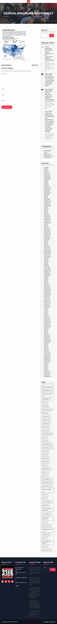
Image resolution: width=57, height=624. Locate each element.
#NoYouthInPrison (47, 390)
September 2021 (47, 237)
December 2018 (47, 289)
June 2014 (46, 366)
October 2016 (47, 324)
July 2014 (46, 364)
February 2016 (47, 336)
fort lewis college (47, 433)
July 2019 (46, 277)
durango (45, 427)
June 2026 (46, 167)
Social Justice (46, 525)
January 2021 (47, 249)
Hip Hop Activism (47, 444)
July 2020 (46, 259)
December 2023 (47, 200)
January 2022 (47, 231)
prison (44, 475)
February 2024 (47, 199)
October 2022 (47, 220)
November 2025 (47, 177)
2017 (44, 402)
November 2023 (47, 202)
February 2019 (47, 286)
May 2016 (46, 331)
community (45, 416)
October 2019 (47, 272)
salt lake (45, 505)
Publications (46, 153)
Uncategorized (47, 157)
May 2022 (46, 225)
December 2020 (47, 251)
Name (3, 88)
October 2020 (47, 254)
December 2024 (47, 187)
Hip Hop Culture (46, 447)
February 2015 (47, 352)
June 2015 (46, 346)
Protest (45, 494)
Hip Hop (45, 440)
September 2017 (47, 306)
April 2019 (46, 282)
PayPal (16, 585)
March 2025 (46, 185)
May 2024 (46, 197)
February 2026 (47, 174)
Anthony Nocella (47, 409)
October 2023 (47, 204)
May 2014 (46, 367)
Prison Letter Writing (46, 490)
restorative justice (47, 501)
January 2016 (47, 337)
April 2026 (46, 170)
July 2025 (46, 180)
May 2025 (46, 182)
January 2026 (47, 175)
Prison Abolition (46, 479)
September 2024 (47, 192)
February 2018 (47, 297)
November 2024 (47, 189)
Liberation (45, 458)
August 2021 (47, 239)
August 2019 (47, 276)
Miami (44, 465)
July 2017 (46, 309)
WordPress (53, 621)
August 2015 (47, 342)
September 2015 (47, 341)
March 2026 (46, 172)
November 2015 (47, 339)
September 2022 (47, 222)
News (45, 152)
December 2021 (47, 232)
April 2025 (46, 184)
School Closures (6, 65)
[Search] (51, 35)
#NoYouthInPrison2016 (47, 394)
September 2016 (47, 326)
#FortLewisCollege (47, 387)
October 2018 (47, 292)
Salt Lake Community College (47, 509)
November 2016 (47, 322)
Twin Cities (45, 534)
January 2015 (47, 354)
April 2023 (46, 212)
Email (2, 94)
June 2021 (46, 241)
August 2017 (47, 307)
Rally (44, 498)
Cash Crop (35, 65)
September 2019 (47, 274)
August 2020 (47, 257)
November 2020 (47, 252)
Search (44, 567)
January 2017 (47, 319)
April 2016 (46, 332)
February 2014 (47, 372)
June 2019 (46, 279)
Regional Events (47, 155)
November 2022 (47, 219)
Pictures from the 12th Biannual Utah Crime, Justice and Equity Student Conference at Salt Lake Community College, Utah (35, 604)
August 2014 (47, 362)
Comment (3, 73)
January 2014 (47, 374)
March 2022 (46, 227)
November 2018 (47, 291)
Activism (45, 406)
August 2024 (47, 194)
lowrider (45, 461)
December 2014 (47, 356)
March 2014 (46, 371)
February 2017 (47, 317)
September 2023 (47, 205)
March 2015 (46, 351)
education (45, 430)
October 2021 (47, 236)
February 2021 (47, 247)
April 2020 (46, 264)
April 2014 (46, 369)
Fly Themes (46, 621)
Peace (44, 472)
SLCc (44, 522)
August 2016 (47, 327)
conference (45, 420)
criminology (46, 423)
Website (3, 100)
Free (44, 437)
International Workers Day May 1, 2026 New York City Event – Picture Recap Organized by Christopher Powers (49, 79)
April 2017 (46, 314)
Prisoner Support (47, 482)
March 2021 (46, 246)
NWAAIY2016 (46, 468)
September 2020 (47, 256)
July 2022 (46, 224)
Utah (44, 538)
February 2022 (47, 229)
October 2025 (47, 179)
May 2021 (46, 242)
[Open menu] (28, 1)
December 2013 (47, 376)
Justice (45, 451)
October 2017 (47, 304)
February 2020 (47, 267)
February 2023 (47, 215)
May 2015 (46, 347)
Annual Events (47, 150)
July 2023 (46, 207)
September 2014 (47, 361)
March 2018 (46, 296)
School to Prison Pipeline (45, 518)
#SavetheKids (46, 399)
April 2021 (46, 244)
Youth (44, 546)
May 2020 (46, 262)
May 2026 (46, 169)
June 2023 (46, 209)
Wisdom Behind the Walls (46, 542)
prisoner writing (46, 486)
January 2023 (47, 217)
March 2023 (46, 214)
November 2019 (47, 271)
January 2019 (47, 287)
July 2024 (46, 195)
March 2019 (46, 284)
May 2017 (46, 312)
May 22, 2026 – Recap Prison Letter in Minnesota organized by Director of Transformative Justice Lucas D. (49, 95)
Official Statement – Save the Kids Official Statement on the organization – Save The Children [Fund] (49, 53)
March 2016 (46, 334)
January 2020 (47, 269)
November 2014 (47, 357)
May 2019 (46, 281)
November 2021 (47, 234)
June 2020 (46, 261)
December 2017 (47, 301)
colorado (45, 413)
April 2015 (46, 349)
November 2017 (47, 302)
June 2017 (46, 311)
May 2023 (46, 210)
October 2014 (47, 359)
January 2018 (47, 299)
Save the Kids (46, 513)
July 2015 (46, 344)
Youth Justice (46, 550)
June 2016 (46, 329)
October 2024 (47, 190)
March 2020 (46, 266)
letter (44, 454)
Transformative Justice (47, 530)
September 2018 (47, 294)
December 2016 (47, 321)
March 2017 (46, 316)
